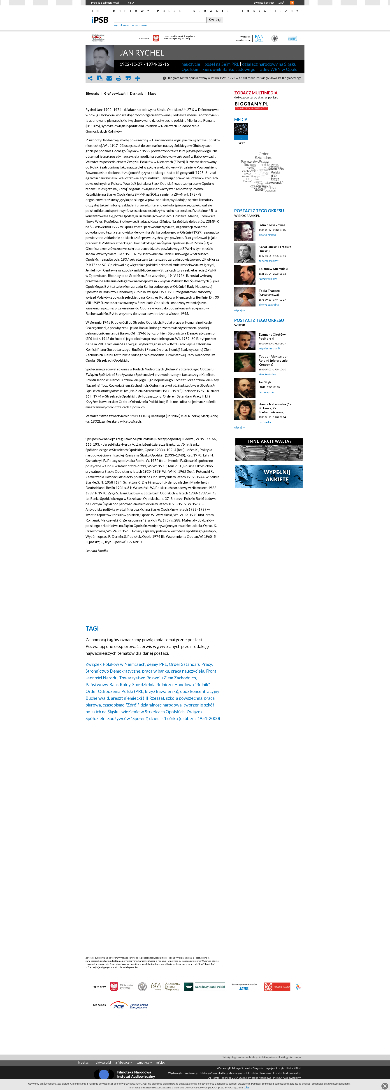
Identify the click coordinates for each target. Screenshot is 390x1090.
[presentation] (93, 93)
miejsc (160, 1062)
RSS (292, 3)
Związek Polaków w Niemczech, (116, 664)
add (137, 78)
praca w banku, (156, 671)
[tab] (94, 93)
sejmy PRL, (157, 664)
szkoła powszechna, (184, 698)
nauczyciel (191, 64)
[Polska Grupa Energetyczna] (129, 1004)
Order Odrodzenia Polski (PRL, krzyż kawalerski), (132, 691)
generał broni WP (269, 260)
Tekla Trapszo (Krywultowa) (269, 293)
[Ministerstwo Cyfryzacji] (122, 986)
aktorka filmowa (267, 234)
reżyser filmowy (268, 278)
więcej (238, 310)
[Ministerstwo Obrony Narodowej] (142, 986)
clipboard (99, 78)
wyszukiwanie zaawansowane (131, 24)
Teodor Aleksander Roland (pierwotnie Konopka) (273, 360)
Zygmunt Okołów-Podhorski (272, 336)
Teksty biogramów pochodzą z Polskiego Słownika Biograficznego (262, 1057)
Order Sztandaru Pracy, (191, 664)
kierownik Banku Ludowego (228, 69)
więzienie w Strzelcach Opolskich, (153, 711)
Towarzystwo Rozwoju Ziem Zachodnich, (158, 677)
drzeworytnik (266, 392)
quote (128, 78)
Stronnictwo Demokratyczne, (113, 671)
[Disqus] (153, 782)
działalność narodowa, (161, 704)
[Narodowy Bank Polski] (204, 986)
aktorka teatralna (269, 304)
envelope (109, 78)
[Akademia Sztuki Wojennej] (165, 986)
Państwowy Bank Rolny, (108, 684)
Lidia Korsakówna (272, 225)
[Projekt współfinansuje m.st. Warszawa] (298, 986)
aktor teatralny (267, 374)
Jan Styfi (265, 382)
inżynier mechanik (269, 348)
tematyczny (144, 1062)
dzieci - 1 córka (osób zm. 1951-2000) (184, 718)
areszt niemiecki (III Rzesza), (138, 698)
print (118, 78)
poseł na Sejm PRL (221, 64)
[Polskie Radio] (277, 986)
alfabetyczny (123, 1062)
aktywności (103, 1062)
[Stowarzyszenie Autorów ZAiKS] (244, 986)
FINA (131, 2)
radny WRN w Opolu (278, 69)
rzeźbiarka (265, 422)
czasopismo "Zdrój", (121, 704)
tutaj (246, 1087)
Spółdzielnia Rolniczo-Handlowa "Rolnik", (171, 684)
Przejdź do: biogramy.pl (105, 2)
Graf (241, 143)
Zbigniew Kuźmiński (273, 269)
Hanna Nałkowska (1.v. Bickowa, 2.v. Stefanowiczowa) (275, 408)
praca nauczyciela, (188, 671)
